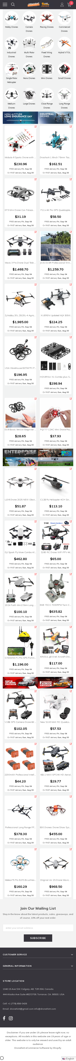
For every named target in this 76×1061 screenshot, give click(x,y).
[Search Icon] (13, 4)
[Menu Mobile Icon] (5, 4)
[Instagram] (11, 1018)
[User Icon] (62, 4)
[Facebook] (4, 1018)
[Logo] (38, 4)
